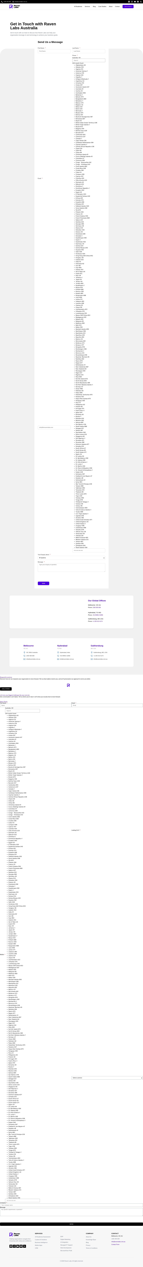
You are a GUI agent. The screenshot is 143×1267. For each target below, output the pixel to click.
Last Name (75, 48)
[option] (90, 65)
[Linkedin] (129, 2)
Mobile (2, 954)
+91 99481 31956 (98, 615)
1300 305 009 (97, 607)
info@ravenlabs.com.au (118, 1241)
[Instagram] (132, 2)
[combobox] (88, 58)
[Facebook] (138, 2)
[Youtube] (135, 2)
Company (3, 1202)
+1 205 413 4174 (98, 621)
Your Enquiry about (43, 554)
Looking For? (76, 830)
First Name (41, 48)
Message (40, 562)
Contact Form (115, 1244)
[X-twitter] (141, 2)
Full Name (3, 703)
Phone (74, 55)
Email (39, 178)
